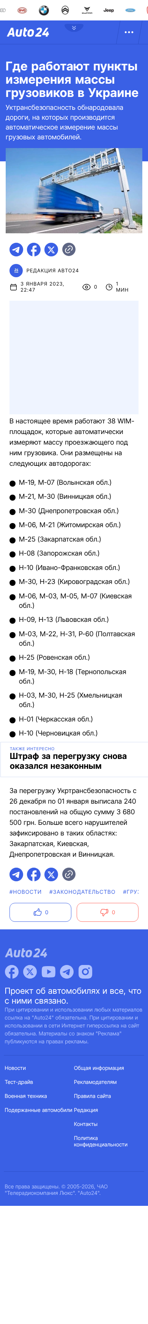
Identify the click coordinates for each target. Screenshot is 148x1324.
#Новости (25, 892)
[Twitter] (30, 972)
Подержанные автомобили (38, 1110)
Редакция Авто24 (53, 271)
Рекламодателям (95, 1082)
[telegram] (16, 249)
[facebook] (34, 249)
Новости (15, 1068)
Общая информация (99, 1068)
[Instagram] (85, 972)
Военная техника (26, 1096)
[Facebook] (12, 972)
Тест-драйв (19, 1082)
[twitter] (51, 249)
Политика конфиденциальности (101, 1141)
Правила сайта (92, 1096)
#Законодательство (82, 892)
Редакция (86, 1110)
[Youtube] (48, 972)
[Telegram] (67, 972)
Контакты (86, 1124)
